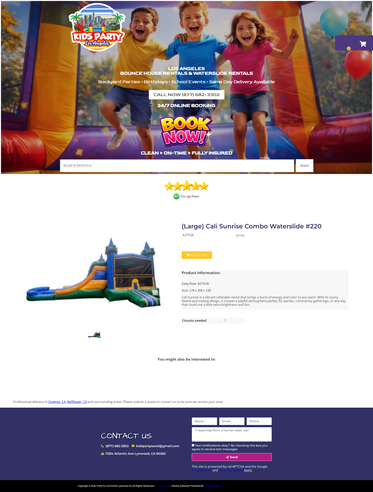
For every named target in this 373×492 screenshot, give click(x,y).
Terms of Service (231, 470)
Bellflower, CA (77, 402)
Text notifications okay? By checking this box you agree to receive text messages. (230, 447)
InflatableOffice (212, 485)
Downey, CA (57, 402)
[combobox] (177, 165)
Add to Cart (198, 255)
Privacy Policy (202, 470)
